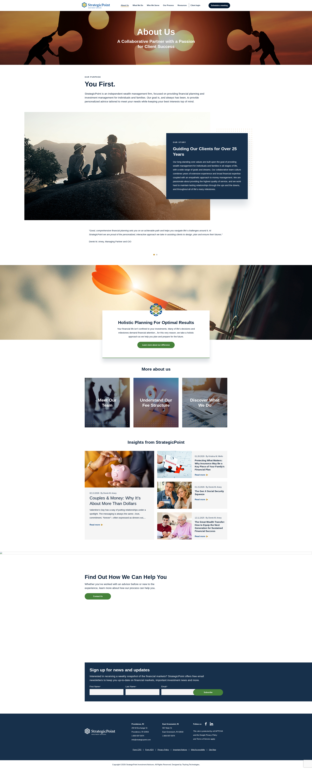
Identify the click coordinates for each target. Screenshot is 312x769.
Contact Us (98, 596)
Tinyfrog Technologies (190, 765)
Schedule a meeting (219, 5)
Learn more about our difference (156, 345)
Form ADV (149, 750)
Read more (95, 525)
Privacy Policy (163, 750)
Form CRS (137, 750)
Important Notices (180, 750)
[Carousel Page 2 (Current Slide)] (156, 254)
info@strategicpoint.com (141, 740)
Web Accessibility (198, 750)
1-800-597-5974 (138, 736)
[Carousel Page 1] (154, 254)
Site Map (212, 750)
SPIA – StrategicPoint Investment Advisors (97, 5)
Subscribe (208, 692)
